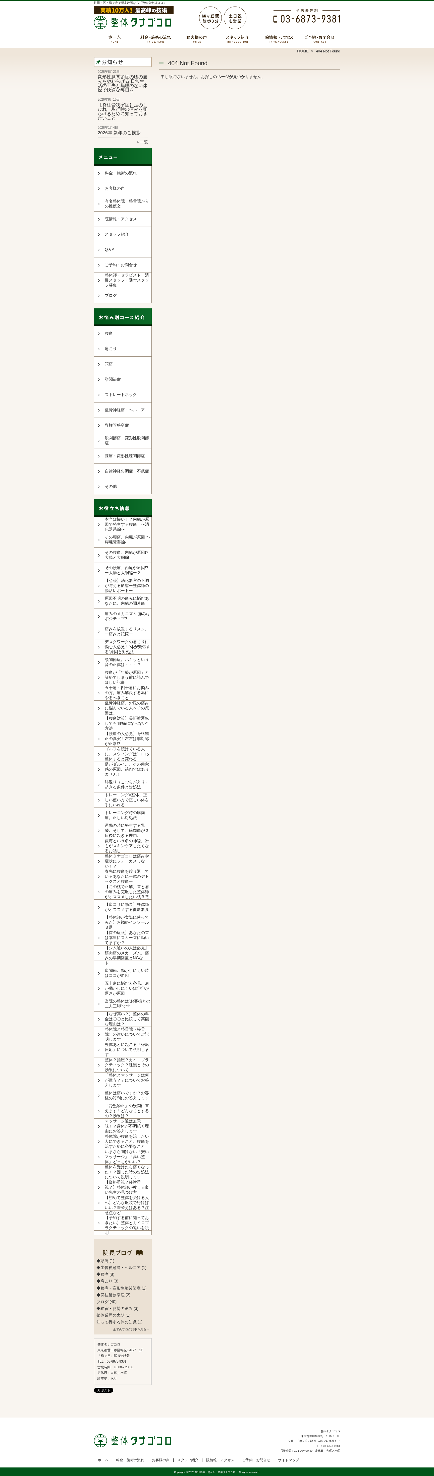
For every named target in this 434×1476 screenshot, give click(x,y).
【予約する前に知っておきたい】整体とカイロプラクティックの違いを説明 (127, 1225)
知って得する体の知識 (116, 1322)
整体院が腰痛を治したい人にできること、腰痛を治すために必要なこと (127, 1141)
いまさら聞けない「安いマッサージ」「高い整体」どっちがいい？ (127, 1157)
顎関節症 (113, 379)
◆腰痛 (102, 1274)
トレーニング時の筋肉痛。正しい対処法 (125, 815)
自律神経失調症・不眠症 (127, 471)
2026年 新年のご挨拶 (119, 132)
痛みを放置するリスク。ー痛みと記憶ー (127, 631)
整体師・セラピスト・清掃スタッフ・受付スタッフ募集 (127, 280)
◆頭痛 (102, 1261)
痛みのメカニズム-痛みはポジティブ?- (127, 616)
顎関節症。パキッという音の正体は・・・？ (127, 662)
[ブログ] (122, 1255)
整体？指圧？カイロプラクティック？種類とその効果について (127, 1065)
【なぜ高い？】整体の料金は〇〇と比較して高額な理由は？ (127, 1019)
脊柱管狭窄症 (117, 425)
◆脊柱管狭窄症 (110, 1295)
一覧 (144, 142)
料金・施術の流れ (155, 39)
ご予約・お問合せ (319, 39)
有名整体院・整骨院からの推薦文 (127, 203)
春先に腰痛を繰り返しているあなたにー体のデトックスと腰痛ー (127, 876)
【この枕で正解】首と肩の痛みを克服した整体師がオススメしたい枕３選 (127, 892)
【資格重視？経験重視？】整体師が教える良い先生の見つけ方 (127, 1187)
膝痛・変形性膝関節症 (125, 456)
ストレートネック (121, 394)
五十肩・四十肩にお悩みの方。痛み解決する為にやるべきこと (127, 693)
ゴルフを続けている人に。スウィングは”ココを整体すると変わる (127, 754)
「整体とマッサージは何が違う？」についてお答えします (127, 1080)
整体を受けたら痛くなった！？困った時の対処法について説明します (127, 1172)
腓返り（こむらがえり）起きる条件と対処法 (127, 784)
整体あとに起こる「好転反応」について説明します (127, 1049)
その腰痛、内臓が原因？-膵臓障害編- (127, 539)
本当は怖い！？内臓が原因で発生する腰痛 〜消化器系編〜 (127, 524)
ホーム (114, 39)
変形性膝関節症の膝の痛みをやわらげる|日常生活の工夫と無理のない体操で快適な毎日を (122, 83)
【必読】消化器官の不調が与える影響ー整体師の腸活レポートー (127, 585)
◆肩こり (104, 1281)
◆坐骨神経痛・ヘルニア (118, 1267)
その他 (111, 486)
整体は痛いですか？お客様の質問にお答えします (127, 1095)
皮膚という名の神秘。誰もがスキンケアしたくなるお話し (127, 846)
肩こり (111, 349)
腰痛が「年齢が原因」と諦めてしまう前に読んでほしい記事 (127, 677)
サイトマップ (288, 1460)
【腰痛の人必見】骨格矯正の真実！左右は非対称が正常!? (127, 738)
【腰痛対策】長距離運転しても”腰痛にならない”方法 (127, 723)
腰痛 (109, 333)
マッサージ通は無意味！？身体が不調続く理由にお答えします (127, 1126)
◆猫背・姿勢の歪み (114, 1308)
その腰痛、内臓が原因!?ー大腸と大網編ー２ (126, 570)
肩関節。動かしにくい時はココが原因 (127, 973)
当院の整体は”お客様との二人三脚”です (127, 1003)
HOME (303, 51)
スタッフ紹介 (237, 39)
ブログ (111, 295)
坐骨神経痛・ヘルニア (125, 410)
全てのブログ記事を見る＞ (131, 1329)
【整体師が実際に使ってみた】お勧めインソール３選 (127, 922)
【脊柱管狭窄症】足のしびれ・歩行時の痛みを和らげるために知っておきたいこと (122, 111)
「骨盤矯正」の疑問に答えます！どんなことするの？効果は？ (127, 1111)
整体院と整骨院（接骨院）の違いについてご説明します (127, 1034)
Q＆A (110, 249)
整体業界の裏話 (110, 1315)
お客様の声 (196, 39)
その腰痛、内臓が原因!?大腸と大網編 (126, 555)
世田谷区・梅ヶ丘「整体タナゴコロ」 (216, 1472)
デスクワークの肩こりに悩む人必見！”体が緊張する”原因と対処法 (127, 647)
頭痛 (109, 364)
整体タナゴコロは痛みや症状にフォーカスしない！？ (127, 861)
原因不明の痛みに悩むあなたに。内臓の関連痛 (127, 601)
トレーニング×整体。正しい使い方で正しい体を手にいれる (127, 800)
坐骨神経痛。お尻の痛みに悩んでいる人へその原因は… (127, 708)
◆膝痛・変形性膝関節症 (118, 1288)
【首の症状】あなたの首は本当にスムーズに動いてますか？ (127, 937)
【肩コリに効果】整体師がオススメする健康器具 (127, 907)
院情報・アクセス (278, 39)
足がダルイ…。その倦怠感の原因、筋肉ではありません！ (127, 769)
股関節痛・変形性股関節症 (127, 440)
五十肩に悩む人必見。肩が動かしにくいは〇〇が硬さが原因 (127, 988)
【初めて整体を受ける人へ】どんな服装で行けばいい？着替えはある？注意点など (127, 1205)
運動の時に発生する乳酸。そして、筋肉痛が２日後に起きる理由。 (127, 830)
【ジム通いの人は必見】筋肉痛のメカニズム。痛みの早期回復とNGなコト (127, 955)
